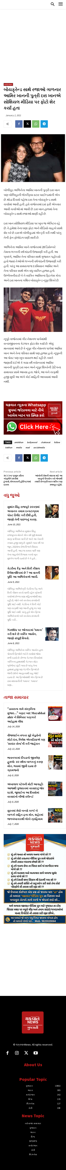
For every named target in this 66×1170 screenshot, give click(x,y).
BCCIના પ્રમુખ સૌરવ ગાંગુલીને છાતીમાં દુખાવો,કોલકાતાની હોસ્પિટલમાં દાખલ (17, 480)
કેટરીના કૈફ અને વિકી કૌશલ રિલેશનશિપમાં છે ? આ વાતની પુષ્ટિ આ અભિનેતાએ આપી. (23, 573)
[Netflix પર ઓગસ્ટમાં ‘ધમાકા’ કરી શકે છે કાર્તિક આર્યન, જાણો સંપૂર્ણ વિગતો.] (52, 634)
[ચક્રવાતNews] (33, 1023)
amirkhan (18, 442)
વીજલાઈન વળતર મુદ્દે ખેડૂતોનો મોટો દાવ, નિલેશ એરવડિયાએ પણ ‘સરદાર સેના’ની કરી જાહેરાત (26, 740)
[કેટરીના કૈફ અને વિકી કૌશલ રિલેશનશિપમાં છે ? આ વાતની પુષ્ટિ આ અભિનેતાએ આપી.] (52, 572)
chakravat (45, 442)
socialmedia (39, 447)
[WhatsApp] (35, 124)
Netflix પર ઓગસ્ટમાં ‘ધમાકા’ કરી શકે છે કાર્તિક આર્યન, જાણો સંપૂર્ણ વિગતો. (25, 634)
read (27, 447)
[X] (27, 124)
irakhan (8, 447)
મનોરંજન (8, 84)
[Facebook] (19, 124)
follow (57, 442)
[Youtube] (35, 1053)
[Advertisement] (33, 48)
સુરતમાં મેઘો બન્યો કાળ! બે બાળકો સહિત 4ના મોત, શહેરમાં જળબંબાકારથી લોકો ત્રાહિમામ (25, 815)
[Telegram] (44, 124)
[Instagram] (17, 1053)
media (19, 447)
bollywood (32, 442)
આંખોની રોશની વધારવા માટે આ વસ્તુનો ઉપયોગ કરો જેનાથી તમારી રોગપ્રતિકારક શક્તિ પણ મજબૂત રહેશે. (48, 480)
